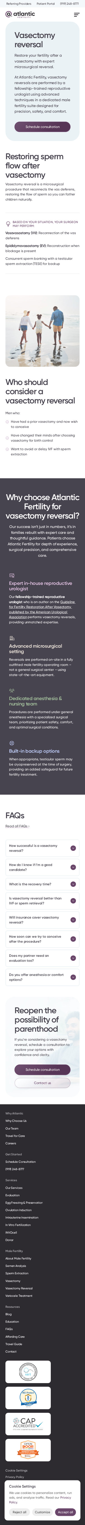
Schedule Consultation (20, 1161)
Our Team (11, 1128)
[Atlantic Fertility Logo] (20, 14)
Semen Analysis (15, 1266)
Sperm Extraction (16, 1273)
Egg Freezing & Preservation (24, 1202)
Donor (9, 1240)
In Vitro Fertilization (18, 1225)
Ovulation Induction (18, 1210)
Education (12, 1321)
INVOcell (11, 1232)
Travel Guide (13, 1344)
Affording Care (15, 1336)
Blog (8, 1314)
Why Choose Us (16, 1121)
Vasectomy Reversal (19, 1288)
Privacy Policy (14, 1477)
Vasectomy (12, 1281)
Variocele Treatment (19, 1295)
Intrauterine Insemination (21, 1217)
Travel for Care (15, 1136)
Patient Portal (46, 3)
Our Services (13, 1188)
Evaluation (12, 1195)
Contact (11, 1351)
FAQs (8, 1329)
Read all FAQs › (17, 826)
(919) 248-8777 (69, 3)
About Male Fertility (18, 1258)
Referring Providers (19, 3)
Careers (10, 1143)
